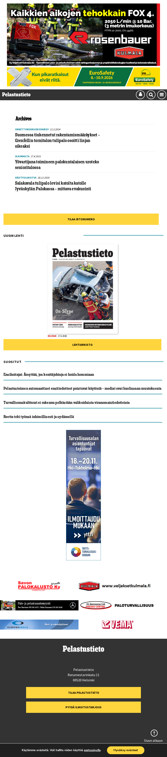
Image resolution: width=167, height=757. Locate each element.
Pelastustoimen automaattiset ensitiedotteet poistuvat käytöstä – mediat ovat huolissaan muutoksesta (82, 388)
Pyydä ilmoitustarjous (83, 707)
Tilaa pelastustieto (83, 693)
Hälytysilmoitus (26, 177)
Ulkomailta (22, 156)
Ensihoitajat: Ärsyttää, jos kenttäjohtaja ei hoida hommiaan (48, 374)
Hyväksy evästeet (126, 750)
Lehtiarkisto (82, 345)
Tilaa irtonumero (81, 219)
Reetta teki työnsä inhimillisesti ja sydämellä (38, 416)
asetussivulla (92, 750)
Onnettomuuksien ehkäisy (32, 129)
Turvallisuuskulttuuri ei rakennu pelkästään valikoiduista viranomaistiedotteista (66, 402)
